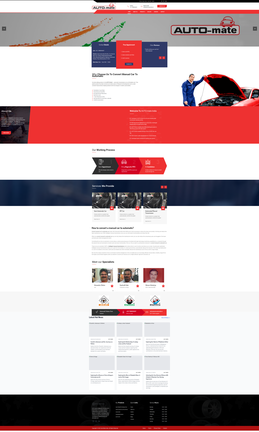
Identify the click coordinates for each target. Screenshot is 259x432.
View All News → (165, 317)
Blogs (132, 416)
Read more (96, 219)
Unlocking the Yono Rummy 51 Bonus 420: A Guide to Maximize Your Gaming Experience (157, 377)
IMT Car (122, 211)
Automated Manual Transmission (151, 212)
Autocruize (118, 411)
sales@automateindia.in (148, 7)
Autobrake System (119, 414)
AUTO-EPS (118, 416)
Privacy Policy (157, 428)
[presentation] (4, 29)
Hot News (110, 339)
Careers (156, 11)
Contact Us (162, 6)
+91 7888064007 (133, 7)
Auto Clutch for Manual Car (121, 407)
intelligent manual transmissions (116, 246)
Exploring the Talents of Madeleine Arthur (157, 342)
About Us (135, 11)
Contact (163, 11)
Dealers (149, 11)
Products (142, 11)
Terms (149, 428)
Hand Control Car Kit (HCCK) (122, 409)
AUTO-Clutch (109, 82)
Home (129, 11)
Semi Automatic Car (100, 211)
